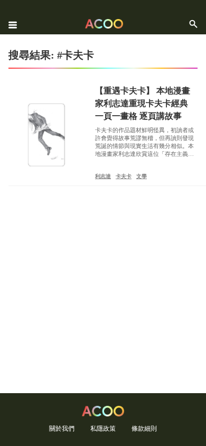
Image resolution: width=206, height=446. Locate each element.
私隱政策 (103, 428)
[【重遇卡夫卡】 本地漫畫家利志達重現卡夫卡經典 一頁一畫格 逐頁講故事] (46, 135)
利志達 (103, 176)
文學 (141, 176)
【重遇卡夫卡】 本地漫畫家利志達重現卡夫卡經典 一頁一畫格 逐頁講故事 (142, 103)
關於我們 (61, 428)
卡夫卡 (124, 176)
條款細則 (144, 428)
